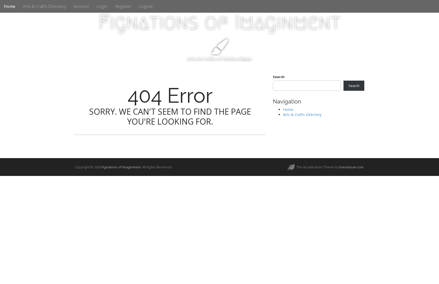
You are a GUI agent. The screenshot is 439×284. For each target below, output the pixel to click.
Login (102, 6)
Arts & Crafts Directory (44, 6)
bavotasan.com (352, 167)
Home (9, 6)
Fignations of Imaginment (220, 22)
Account (81, 6)
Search (279, 76)
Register (123, 6)
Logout (146, 6)
